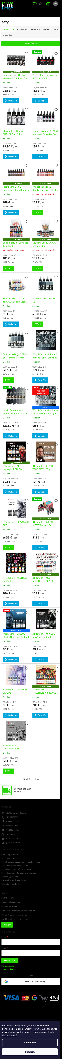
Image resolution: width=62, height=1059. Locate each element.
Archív (7, 925)
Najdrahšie (35, 29)
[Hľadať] (40, 4)
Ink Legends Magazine (10, 902)
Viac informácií (9, 1035)
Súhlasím (30, 1051)
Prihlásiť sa (10, 960)
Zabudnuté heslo (8, 969)
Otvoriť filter (31, 43)
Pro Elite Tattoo (12, 821)
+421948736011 (12, 817)
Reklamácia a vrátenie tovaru (13, 880)
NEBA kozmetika (8, 898)
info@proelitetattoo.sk (16, 813)
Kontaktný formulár (9, 854)
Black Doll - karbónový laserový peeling (18, 911)
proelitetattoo (12, 825)
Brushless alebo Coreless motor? (15, 919)
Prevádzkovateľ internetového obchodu (18, 873)
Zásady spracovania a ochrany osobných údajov (22, 862)
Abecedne (7, 35)
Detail (38, 212)
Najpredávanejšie (50, 29)
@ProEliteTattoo (13, 838)
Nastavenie (30, 1042)
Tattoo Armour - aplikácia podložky (16, 915)
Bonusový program (9, 876)
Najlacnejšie (22, 29)
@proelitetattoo (13, 842)
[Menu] (55, 4)
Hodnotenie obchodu (10, 884)
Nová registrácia (8, 966)
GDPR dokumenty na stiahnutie (14, 865)
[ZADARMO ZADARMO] (16, 60)
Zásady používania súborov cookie (16, 869)
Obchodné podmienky (11, 858)
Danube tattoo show (10, 906)
